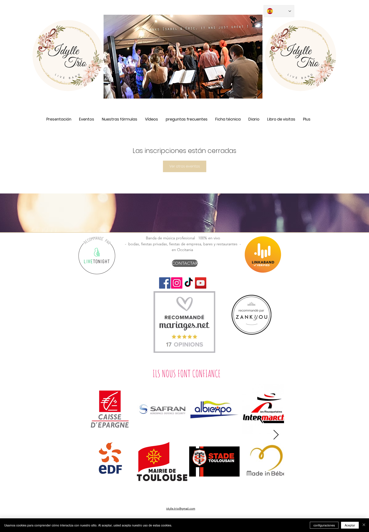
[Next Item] (276, 435)
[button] (151, 117)
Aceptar (350, 525)
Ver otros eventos (184, 166)
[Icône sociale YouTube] (200, 283)
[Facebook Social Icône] (164, 283)
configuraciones (324, 525)
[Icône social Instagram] (176, 283)
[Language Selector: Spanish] (279, 11)
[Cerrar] (363, 525)
